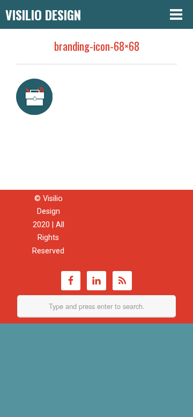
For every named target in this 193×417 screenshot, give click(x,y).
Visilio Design (43, 14)
